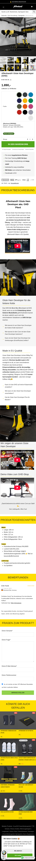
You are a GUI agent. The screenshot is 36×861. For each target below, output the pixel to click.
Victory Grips (13, 831)
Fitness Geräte (14, 829)
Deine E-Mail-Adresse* (9, 666)
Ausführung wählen (6, 737)
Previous (1, 37)
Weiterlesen (21, 764)
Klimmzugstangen (25, 829)
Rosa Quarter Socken (7, 812)
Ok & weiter (18, 855)
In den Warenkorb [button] (23, 735)
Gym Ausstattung (12, 15)
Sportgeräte (21, 15)
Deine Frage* (6, 640)
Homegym (31, 831)
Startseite (4, 15)
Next (34, 37)
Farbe (5, 106)
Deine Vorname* (7, 631)
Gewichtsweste (22, 831)
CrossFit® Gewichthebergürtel (22, 826)
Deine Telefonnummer (9, 675)
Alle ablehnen (18, 851)
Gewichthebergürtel (8, 834)
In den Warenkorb (18, 144)
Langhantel (5, 831)
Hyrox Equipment (28, 834)
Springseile (19, 834)
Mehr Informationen (16, 603)
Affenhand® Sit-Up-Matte (26, 730)
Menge (5, 139)
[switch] (4, 858)
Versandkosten (15, 183)
